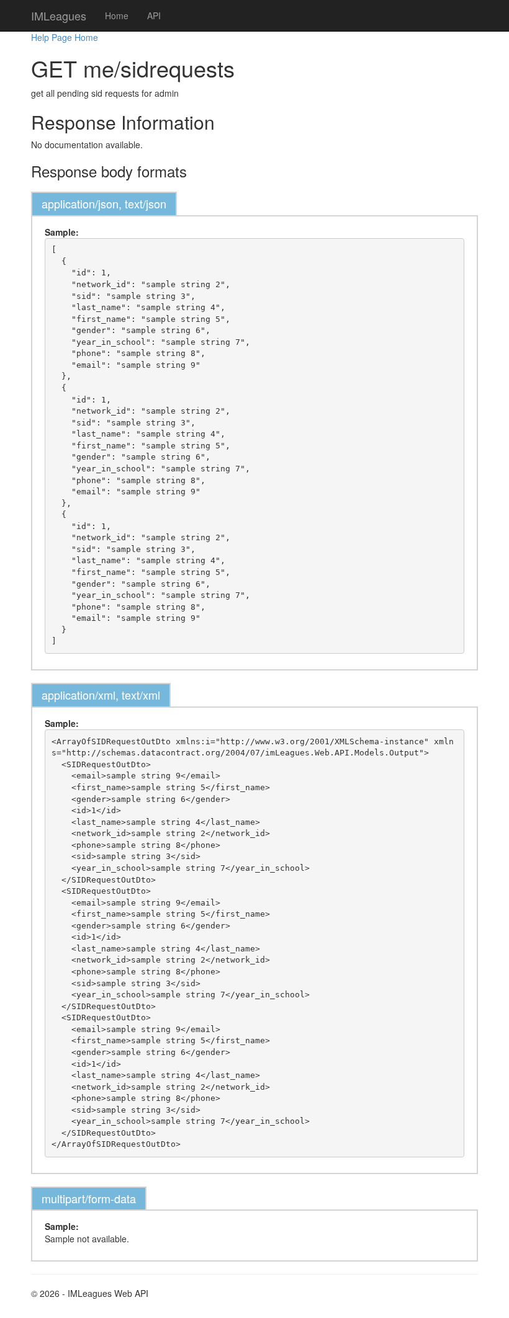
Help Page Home (64, 37)
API (154, 15)
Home (116, 15)
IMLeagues (58, 15)
